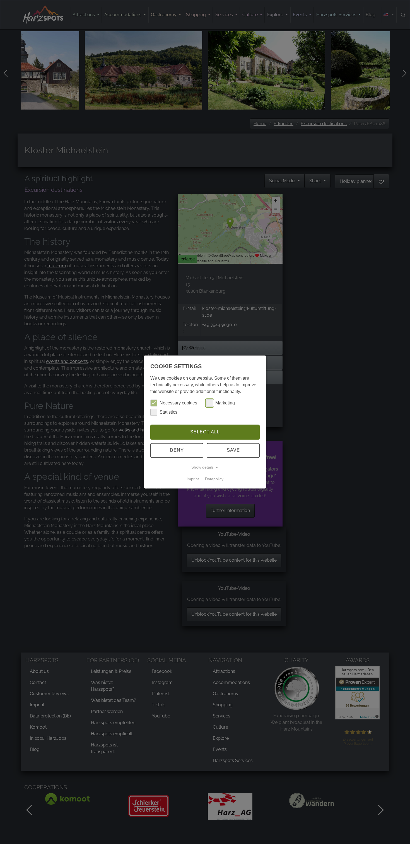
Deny (177, 450)
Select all (205, 432)
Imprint (193, 479)
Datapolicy (214, 479)
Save (233, 450)
